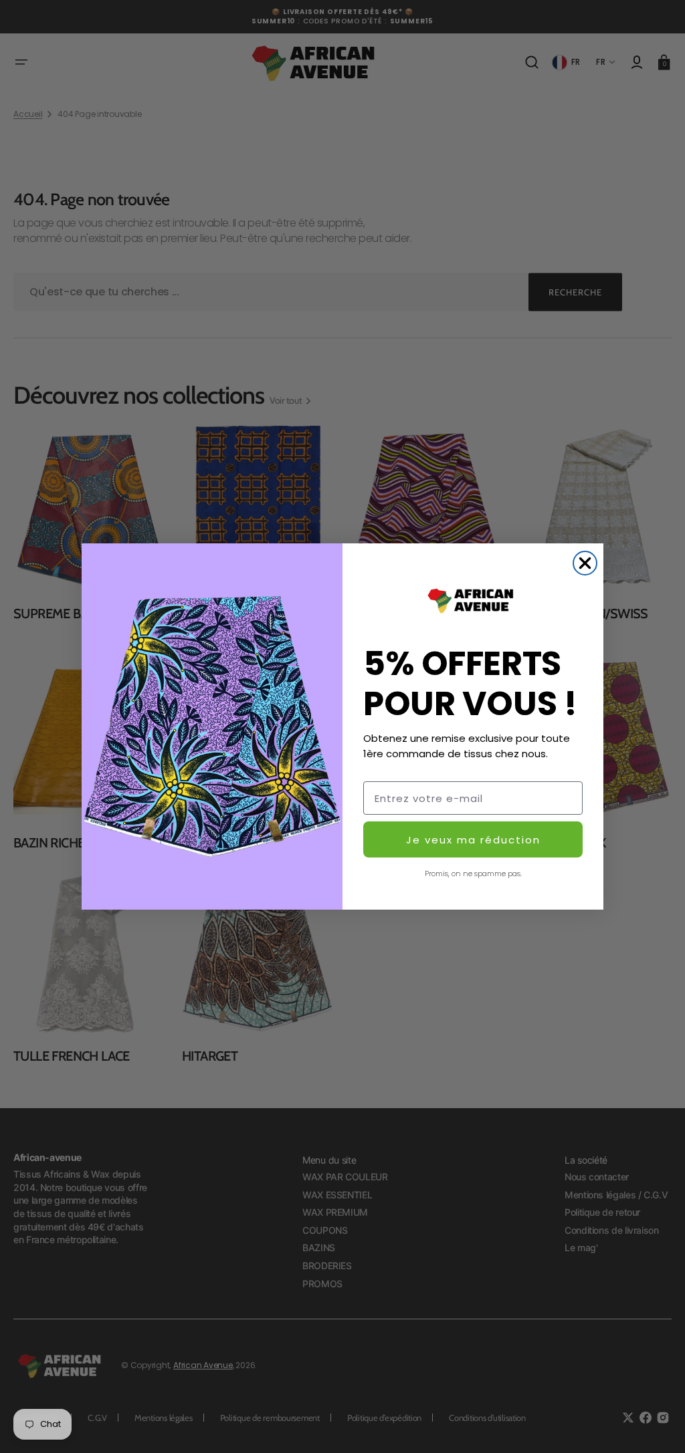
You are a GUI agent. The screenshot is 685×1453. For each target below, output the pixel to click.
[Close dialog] (585, 563)
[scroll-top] (657, 1425)
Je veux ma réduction (473, 840)
